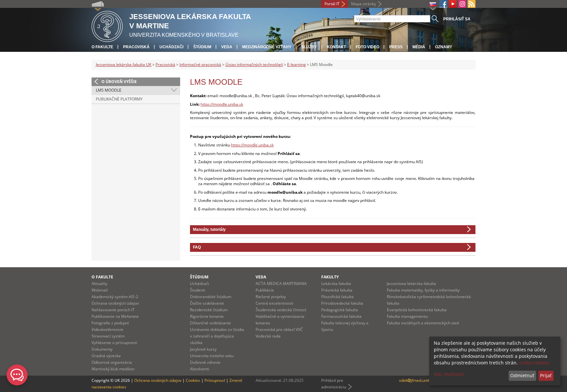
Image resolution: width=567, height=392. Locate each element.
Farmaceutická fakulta (341, 316)
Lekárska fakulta (336, 283)
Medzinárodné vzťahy (266, 47)
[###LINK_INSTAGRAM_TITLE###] (462, 4)
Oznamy (443, 47)
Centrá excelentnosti (274, 303)
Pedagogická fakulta (339, 310)
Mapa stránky (363, 4)
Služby (309, 47)
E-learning (296, 64)
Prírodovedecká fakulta (342, 303)
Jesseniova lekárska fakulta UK (123, 64)
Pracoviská (136, 47)
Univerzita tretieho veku (212, 356)
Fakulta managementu (407, 316)
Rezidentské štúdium (209, 310)
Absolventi (199, 369)
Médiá (418, 47)
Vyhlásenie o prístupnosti (114, 342)
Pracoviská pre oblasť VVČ (279, 329)
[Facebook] (443, 4)
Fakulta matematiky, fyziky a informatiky (423, 290)
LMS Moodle (108, 90)
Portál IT (332, 4)
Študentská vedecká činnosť (281, 310)
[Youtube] (453, 4)
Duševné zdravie (205, 362)
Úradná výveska (106, 356)
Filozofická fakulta (337, 296)
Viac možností (449, 374)
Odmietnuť (522, 375)
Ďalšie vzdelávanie (207, 303)
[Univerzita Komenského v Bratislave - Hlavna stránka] (107, 25)
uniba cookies (534, 362)
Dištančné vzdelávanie (210, 323)
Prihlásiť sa (457, 19)
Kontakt (336, 47)
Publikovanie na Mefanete (115, 316)
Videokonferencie (107, 329)
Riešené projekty (271, 296)
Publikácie (265, 290)
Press (396, 47)
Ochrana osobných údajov (115, 303)
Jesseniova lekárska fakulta (411, 283)
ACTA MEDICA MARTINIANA (281, 283)
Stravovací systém (108, 336)
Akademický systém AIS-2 (115, 296)
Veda (226, 47)
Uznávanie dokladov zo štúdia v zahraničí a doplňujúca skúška (217, 336)
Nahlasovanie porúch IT (113, 310)
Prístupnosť (214, 380)
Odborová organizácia (112, 362)
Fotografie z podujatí (110, 323)
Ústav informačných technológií (254, 64)
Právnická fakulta (336, 290)
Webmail (100, 290)
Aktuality (99, 283)
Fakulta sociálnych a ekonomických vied (423, 323)
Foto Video (367, 47)
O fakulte (102, 47)
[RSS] (471, 4)
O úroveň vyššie (119, 81)
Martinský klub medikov (113, 369)
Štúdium (202, 47)
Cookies (193, 380)
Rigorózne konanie (207, 316)
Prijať (546, 375)
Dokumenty (102, 349)
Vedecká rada (268, 336)
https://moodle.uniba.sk (221, 104)
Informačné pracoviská (200, 64)
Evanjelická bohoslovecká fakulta (417, 310)
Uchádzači (171, 47)
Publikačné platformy (119, 99)
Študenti (197, 290)
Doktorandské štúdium (210, 296)
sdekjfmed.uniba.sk (418, 380)
